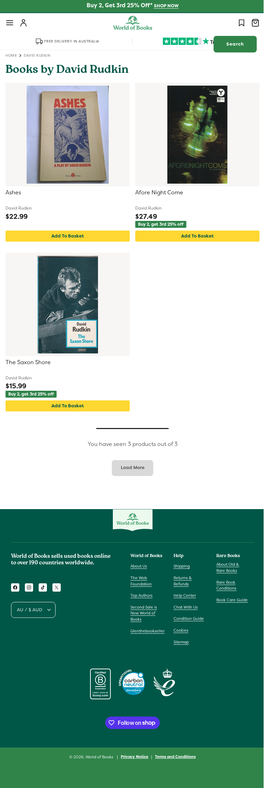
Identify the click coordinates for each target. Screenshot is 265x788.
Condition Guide (187, 618)
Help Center (183, 595)
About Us (138, 566)
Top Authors (141, 595)
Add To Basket (66, 236)
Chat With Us (184, 607)
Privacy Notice (132, 757)
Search (230, 44)
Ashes (13, 192)
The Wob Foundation (141, 581)
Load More (130, 467)
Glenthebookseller (147, 631)
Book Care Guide (228, 600)
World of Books (97, 757)
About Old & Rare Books (224, 567)
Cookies (179, 630)
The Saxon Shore (28, 362)
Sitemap (179, 642)
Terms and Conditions (173, 757)
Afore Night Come (157, 192)
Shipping (180, 566)
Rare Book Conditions (223, 585)
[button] (10, 23)
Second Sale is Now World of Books (143, 613)
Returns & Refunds (181, 581)
